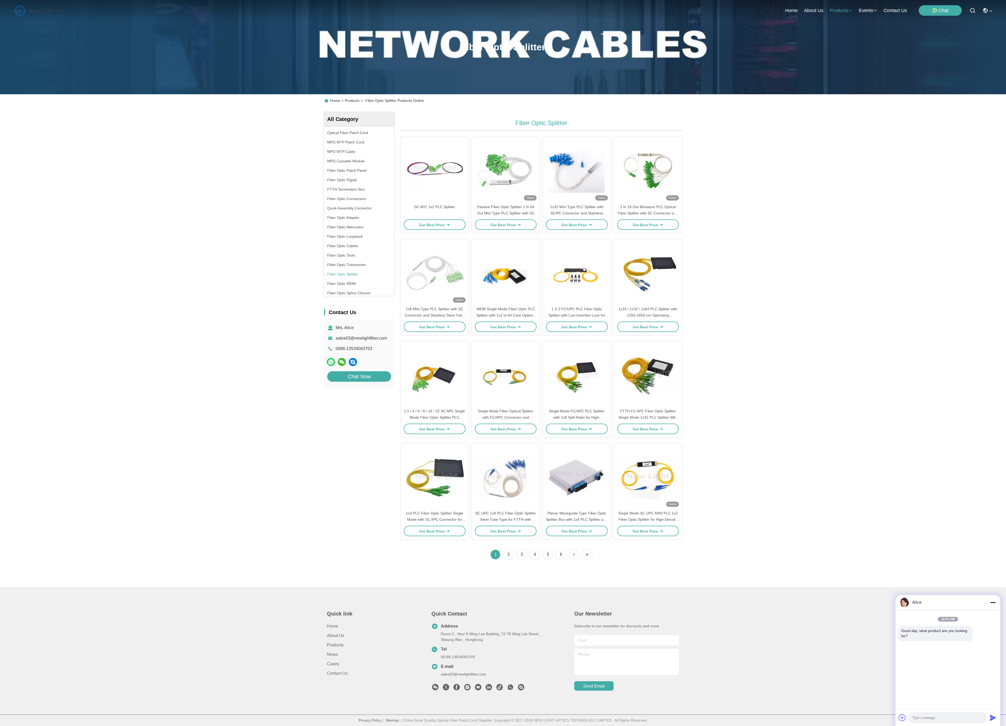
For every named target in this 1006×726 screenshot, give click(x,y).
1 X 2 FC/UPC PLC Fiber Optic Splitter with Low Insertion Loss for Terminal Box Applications (576, 315)
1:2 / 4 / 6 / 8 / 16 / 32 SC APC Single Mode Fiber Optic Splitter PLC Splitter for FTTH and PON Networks (434, 417)
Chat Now (359, 376)
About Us (335, 635)
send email (594, 686)
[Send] (993, 717)
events (866, 10)
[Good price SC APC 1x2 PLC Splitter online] (435, 170)
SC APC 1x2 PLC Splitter (434, 207)
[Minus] (993, 602)
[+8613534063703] (353, 362)
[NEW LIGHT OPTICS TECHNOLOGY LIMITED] (38, 10)
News (332, 654)
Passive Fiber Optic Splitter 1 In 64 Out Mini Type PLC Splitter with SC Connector (505, 213)
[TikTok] (499, 688)
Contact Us (337, 673)
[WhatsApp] (331, 362)
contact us (895, 10)
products (839, 10)
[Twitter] (446, 688)
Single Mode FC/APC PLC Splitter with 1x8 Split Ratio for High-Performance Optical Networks (577, 417)
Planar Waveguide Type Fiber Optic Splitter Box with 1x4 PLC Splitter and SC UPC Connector (577, 519)
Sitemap (392, 720)
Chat (943, 10)
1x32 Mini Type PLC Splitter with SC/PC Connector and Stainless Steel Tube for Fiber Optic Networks (576, 213)
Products (352, 100)
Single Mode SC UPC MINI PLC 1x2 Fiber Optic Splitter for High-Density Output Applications (648, 519)
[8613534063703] (510, 688)
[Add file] (902, 717)
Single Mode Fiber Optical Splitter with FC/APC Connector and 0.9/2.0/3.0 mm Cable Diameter (505, 417)
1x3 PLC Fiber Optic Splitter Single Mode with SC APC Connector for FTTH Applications (434, 519)
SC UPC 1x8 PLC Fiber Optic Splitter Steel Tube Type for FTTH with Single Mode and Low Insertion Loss (505, 519)
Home (791, 10)
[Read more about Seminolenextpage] (574, 554)
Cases (333, 664)
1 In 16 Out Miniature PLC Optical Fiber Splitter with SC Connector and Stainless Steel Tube (648, 213)
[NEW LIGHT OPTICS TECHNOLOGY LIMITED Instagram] (467, 688)
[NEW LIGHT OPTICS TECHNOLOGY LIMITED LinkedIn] (489, 688)
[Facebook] (456, 688)
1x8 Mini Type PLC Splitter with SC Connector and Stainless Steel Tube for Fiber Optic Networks (434, 315)
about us (813, 10)
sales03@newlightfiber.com (361, 338)
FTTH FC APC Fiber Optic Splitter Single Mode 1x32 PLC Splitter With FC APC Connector (648, 417)
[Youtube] (478, 688)
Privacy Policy (369, 720)
